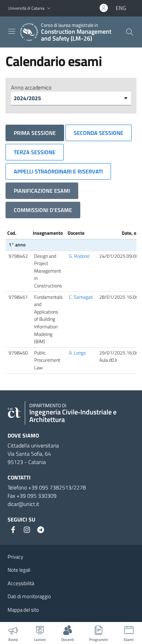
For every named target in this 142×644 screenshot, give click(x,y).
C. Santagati (81, 297)
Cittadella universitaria (33, 445)
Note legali (19, 570)
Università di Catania (26, 8)
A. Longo (77, 353)
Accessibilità (21, 583)
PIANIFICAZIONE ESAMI (42, 191)
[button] (49, 8)
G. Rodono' (79, 256)
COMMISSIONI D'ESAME (43, 210)
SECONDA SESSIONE (98, 133)
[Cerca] (129, 32)
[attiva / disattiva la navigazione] (12, 31)
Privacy (15, 557)
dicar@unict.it (23, 504)
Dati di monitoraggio (29, 596)
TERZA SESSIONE (34, 152)
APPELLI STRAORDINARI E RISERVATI (58, 171)
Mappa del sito (23, 610)
